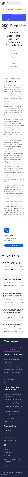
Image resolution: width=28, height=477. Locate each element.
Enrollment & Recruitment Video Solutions (12, 395)
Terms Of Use (8, 456)
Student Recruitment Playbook (14, 415)
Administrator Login (10, 440)
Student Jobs (8, 376)
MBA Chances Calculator (12, 372)
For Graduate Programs (11, 411)
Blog (5, 382)
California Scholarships (11, 359)
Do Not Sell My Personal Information (12, 460)
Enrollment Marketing (11, 418)
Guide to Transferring (11, 366)
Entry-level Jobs (9, 379)
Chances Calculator (10, 362)
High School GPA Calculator (13, 369)
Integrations (8, 437)
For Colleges (8, 430)
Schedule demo (12, 349)
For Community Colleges (12, 403)
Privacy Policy (8, 452)
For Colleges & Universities (13, 399)
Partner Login (8, 421)
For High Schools (9, 434)
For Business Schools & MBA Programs (13, 407)
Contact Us (7, 449)
